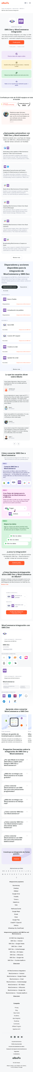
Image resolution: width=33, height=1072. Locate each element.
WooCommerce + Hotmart (16, 973)
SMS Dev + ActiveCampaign (16, 949)
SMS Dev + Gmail (16, 946)
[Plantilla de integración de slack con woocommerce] (16, 190)
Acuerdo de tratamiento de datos (16, 1046)
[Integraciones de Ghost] (26, 695)
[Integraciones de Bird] (9, 657)
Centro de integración (6, 8)
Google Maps (16, 911)
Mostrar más (16, 257)
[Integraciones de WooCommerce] (4, 695)
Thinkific (16, 896)
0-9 (3, 871)
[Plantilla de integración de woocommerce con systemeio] (16, 172)
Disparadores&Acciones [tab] (9, 287)
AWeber (16, 891)
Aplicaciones (15, 8)
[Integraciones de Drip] (4, 663)
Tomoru (16, 899)
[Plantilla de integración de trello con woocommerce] (16, 153)
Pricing (16, 1007)
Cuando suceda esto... (12, 592)
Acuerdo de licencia (16, 1041)
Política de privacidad (16, 1044)
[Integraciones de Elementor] (15, 695)
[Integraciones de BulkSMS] (15, 657)
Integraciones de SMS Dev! (24, 329)
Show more (16, 963)
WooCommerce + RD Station (16, 984)
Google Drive (16, 894)
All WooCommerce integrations (16, 970)
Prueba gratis (16, 42)
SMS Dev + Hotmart (16, 941)
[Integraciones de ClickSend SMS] (26, 657)
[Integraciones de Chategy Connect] (20, 657)
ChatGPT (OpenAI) (16, 922)
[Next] (18, 443)
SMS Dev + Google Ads (16, 957)
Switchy (16, 925)
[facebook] (11, 1036)
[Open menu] (29, 2)
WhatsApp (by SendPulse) (16, 928)
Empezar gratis (16, 563)
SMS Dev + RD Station (16, 952)
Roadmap (16, 1021)
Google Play (16, 920)
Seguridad (16, 1051)
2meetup (16, 888)
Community (17, 1024)
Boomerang (16, 885)
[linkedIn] (14, 1036)
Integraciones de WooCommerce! (23, 304)
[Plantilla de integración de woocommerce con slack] (16, 245)
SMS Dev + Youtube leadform (16, 960)
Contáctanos (16, 1054)
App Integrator (16, 1018)
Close (16, 917)
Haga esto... (9, 601)
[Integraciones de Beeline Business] (4, 657)
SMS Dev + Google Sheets (16, 943)
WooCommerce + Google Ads (16, 990)
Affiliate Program (16, 1026)
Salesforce (16, 902)
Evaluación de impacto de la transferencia (17, 1049)
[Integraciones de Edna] (9, 663)
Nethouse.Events (16, 908)
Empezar (16, 859)
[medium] (21, 1036)
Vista (16, 905)
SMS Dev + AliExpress (16, 955)
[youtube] (18, 1036)
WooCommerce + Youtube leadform (16, 993)
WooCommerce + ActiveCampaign (17, 982)
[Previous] (14, 443)
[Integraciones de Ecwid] (9, 695)
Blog (16, 1010)
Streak (16, 914)
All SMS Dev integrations (16, 938)
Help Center (16, 1013)
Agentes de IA (16, 1029)
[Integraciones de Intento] (9, 701)
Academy (16, 1015)
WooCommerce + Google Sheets (16, 976)
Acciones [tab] (5, 290)
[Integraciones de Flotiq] (20, 695)
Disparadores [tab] (23, 287)
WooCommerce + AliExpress (16, 987)
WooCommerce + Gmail (16, 979)
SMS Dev (22, 8)
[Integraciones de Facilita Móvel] (15, 663)
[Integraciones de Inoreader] (4, 701)
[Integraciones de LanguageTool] (15, 701)
